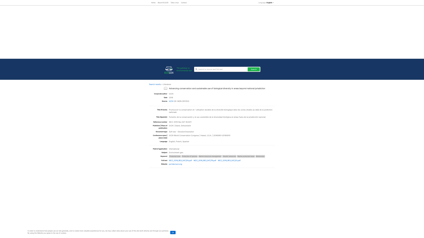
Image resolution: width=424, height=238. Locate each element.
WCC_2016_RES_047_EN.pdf (180, 160)
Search (254, 69)
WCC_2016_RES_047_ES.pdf (229, 160)
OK (173, 232)
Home (153, 3)
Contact (184, 3)
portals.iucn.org (175, 164)
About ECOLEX (163, 3)
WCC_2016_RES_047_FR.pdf (205, 160)
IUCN (171, 101)
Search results (155, 84)
